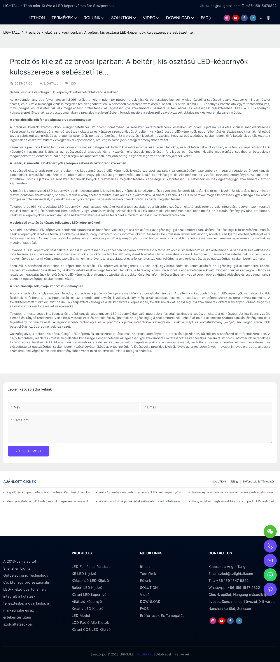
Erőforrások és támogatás (259, 481)
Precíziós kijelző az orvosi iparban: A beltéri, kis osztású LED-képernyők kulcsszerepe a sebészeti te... (110, 32)
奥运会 (234, 481)
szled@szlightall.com (223, 5)
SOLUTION (219, 481)
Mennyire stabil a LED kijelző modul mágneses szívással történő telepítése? (49, 501)
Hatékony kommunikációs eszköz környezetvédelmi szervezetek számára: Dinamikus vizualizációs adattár (234, 492)
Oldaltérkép (144, 654)
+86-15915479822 (261, 5)
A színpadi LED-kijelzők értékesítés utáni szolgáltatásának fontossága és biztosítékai (141, 501)
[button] (210, 18)
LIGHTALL (11, 32)
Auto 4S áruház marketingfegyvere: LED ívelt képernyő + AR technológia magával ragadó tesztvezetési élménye (141, 492)
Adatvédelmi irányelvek (172, 654)
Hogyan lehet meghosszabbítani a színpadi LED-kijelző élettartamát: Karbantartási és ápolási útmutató (234, 501)
